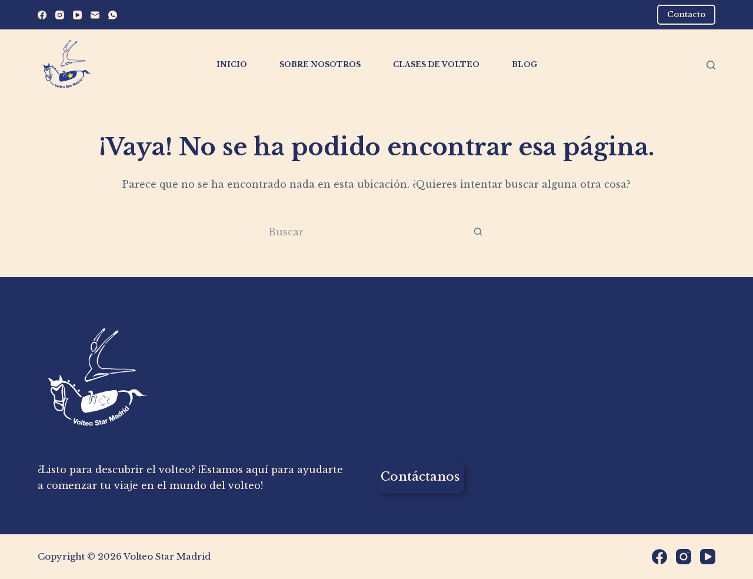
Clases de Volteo (436, 64)
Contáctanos (420, 477)
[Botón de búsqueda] (478, 231)
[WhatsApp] (112, 15)
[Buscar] (711, 65)
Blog (524, 64)
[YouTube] (77, 15)
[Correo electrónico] (95, 15)
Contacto (686, 14)
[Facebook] (42, 15)
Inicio (231, 64)
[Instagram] (59, 15)
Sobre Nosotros (320, 64)
